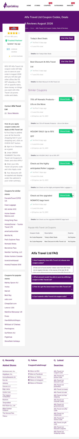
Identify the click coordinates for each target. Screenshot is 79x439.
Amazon (70, 5)
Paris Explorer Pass (12, 240)
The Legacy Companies (7, 395)
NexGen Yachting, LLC (13, 252)
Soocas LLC (7, 386)
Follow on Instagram (36, 380)
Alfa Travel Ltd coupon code (59, 372)
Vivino (7, 287)
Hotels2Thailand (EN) (13, 265)
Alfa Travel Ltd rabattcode (59, 414)
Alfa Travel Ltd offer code (60, 409)
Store (32, 28)
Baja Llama (6, 389)
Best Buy (8, 295)
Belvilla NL (9, 235)
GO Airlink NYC (10, 209)
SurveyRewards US (9, 377)
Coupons (48, 5)
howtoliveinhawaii (12, 260)
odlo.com (8, 299)
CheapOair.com (11, 303)
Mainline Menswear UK (13, 312)
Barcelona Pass (10, 248)
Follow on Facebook (36, 374)
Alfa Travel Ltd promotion (59, 385)
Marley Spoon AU (11, 283)
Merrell (7, 291)
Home (29, 5)
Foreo (7, 316)
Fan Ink (5, 380)
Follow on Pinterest (35, 383)
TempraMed (7, 402)
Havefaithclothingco (12, 320)
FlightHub (8, 337)
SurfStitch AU (10, 333)
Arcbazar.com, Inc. (9, 371)
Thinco (5, 416)
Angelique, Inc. (8, 374)
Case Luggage (10, 205)
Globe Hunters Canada (13, 256)
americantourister (11, 231)
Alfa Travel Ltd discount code (59, 381)
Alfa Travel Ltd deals (61, 389)
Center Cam (7, 392)
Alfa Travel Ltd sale (60, 392)
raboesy (5, 383)
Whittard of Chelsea (12, 324)
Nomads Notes (10, 244)
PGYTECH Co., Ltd (9, 405)
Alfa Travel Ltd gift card (60, 423)
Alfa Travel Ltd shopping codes (59, 432)
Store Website (13, 113)
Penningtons (9, 329)
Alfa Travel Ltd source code (59, 418)
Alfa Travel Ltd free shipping (60, 396)
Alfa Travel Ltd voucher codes (59, 400)
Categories (58, 5)
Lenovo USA (9, 308)
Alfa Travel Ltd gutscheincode (59, 405)
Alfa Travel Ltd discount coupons (60, 427)
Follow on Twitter (35, 377)
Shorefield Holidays (12, 341)
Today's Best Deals (38, 38)
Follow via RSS (34, 371)
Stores (37, 5)
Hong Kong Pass (11, 220)
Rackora (5, 399)
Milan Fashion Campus (7, 409)
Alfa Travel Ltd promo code (59, 376)
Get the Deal (67, 38)
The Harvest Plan (8, 413)
